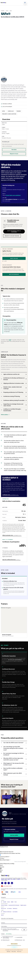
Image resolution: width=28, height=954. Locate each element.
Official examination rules (12, 535)
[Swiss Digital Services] (14, 886)
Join (24, 929)
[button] (14, 797)
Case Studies (15, 911)
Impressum (8, 951)
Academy (2, 10)
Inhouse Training (4, 905)
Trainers (18, 111)
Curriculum (11, 111)
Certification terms (10, 494)
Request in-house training (12, 235)
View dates (14, 149)
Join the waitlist (14, 835)
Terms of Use (19, 951)
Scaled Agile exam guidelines (13, 195)
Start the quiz (14, 258)
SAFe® (7, 10)
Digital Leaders (23, 905)
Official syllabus (4, 414)
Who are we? (3, 908)
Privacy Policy (13, 951)
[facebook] (2, 883)
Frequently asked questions (9, 113)
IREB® (9, 879)
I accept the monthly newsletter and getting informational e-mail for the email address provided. (11, 930)
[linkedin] (12, 883)
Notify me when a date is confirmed (14, 231)
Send (1, 865)
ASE (10, 339)
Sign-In (2, 915)
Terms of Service (5, 930)
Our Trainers (9, 908)
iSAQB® (2, 879)
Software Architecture (7, 911)
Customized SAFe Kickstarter (13, 905)
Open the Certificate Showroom (11, 559)
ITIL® (11, 879)
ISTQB (14, 879)
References (15, 908)
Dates (3, 111)
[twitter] (9, 883)
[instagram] (5, 883)
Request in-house (14, 153)
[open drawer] (25, 2)
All (1, 901)
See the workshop (14, 274)
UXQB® (18, 879)
